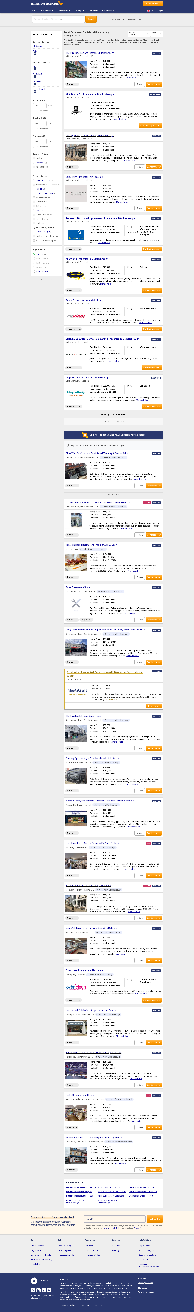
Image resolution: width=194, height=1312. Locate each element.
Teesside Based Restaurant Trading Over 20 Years (92, 544)
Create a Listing (64, 1245)
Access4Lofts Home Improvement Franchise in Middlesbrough (100, 218)
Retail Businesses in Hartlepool (142, 1187)
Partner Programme (146, 1292)
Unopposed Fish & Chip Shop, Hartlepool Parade (91, 1010)
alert (115, 19)
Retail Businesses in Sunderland (79, 1196)
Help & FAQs (144, 1245)
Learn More (154, 706)
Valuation (93, 10)
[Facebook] (43, 1290)
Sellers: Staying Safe (147, 1250)
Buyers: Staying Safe (147, 1255)
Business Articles (92, 1250)
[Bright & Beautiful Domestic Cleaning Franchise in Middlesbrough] (76, 354)
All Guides (89, 1245)
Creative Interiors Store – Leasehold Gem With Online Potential (98, 502)
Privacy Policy (139, 1228)
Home (33, 10)
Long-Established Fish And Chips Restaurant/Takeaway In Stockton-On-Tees (105, 629)
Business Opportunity (45, 193)
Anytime (39, 254)
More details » (130, 77)
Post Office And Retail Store (80, 1094)
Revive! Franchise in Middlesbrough (85, 300)
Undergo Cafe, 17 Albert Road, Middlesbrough (90, 135)
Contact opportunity (150, 125)
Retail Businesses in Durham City (143, 1191)
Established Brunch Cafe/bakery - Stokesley (88, 885)
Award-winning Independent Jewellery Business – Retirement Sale (100, 800)
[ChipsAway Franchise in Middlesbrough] (76, 393)
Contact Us (143, 1259)
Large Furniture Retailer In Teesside (84, 176)
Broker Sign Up (64, 1250)
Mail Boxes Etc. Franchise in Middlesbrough (90, 94)
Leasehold (40, 162)
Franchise (40, 189)
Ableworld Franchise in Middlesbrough (87, 258)
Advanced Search (132, 19)
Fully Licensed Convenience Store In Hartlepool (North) (94, 1052)
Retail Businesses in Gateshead (111, 1196)
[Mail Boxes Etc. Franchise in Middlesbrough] (76, 111)
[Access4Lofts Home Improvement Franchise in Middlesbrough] (76, 234)
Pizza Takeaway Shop (78, 587)
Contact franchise (152, 249)
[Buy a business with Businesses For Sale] (49, 3)
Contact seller (154, 84)
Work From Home (43, 180)
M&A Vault (116, 1245)
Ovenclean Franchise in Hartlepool (85, 970)
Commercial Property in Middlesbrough (76, 1201)
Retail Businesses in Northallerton (112, 1191)
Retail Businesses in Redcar (109, 1187)
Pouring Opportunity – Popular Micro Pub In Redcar (93, 758)
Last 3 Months (42, 271)
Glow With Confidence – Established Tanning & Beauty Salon (97, 453)
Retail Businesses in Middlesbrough (81, 1187)
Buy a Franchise (38, 1250)
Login (160, 10)
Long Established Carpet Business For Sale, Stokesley (93, 843)
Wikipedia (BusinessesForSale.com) (149, 1265)
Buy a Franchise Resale (41, 1255)
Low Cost (40, 210)
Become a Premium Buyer (42, 1259)
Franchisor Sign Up (66, 1255)
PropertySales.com (145, 1282)
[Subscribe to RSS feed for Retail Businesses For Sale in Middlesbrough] (49, 1290)
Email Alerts (36, 1264)
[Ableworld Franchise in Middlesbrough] (76, 276)
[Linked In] (38, 1290)
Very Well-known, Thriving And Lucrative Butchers (91, 927)
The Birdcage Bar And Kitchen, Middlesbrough (90, 52)
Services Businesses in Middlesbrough (107, 1201)
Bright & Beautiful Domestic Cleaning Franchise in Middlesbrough (102, 338)
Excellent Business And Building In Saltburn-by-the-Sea (94, 1137)
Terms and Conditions (68, 1305)
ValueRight (116, 1250)
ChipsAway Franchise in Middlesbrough (87, 377)
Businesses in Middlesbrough (141, 1196)
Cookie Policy (98, 1305)
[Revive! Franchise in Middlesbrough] (76, 315)
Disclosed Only (42, 111)
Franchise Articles (92, 1255)
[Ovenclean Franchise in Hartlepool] (76, 986)
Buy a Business (37, 1245)
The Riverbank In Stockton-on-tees (83, 715)
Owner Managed (43, 232)
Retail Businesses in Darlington (79, 1191)
